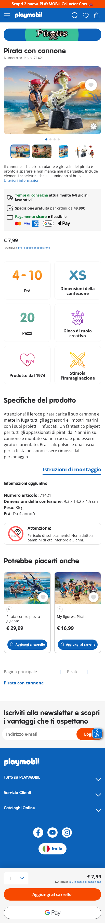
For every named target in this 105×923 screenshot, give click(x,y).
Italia (57, 849)
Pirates (74, 671)
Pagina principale (21, 671)
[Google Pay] (52, 913)
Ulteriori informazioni (22, 180)
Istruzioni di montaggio (72, 469)
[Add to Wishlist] (91, 85)
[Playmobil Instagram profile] (67, 832)
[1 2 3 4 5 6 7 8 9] (18, 878)
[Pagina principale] (28, 15)
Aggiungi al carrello (52, 894)
